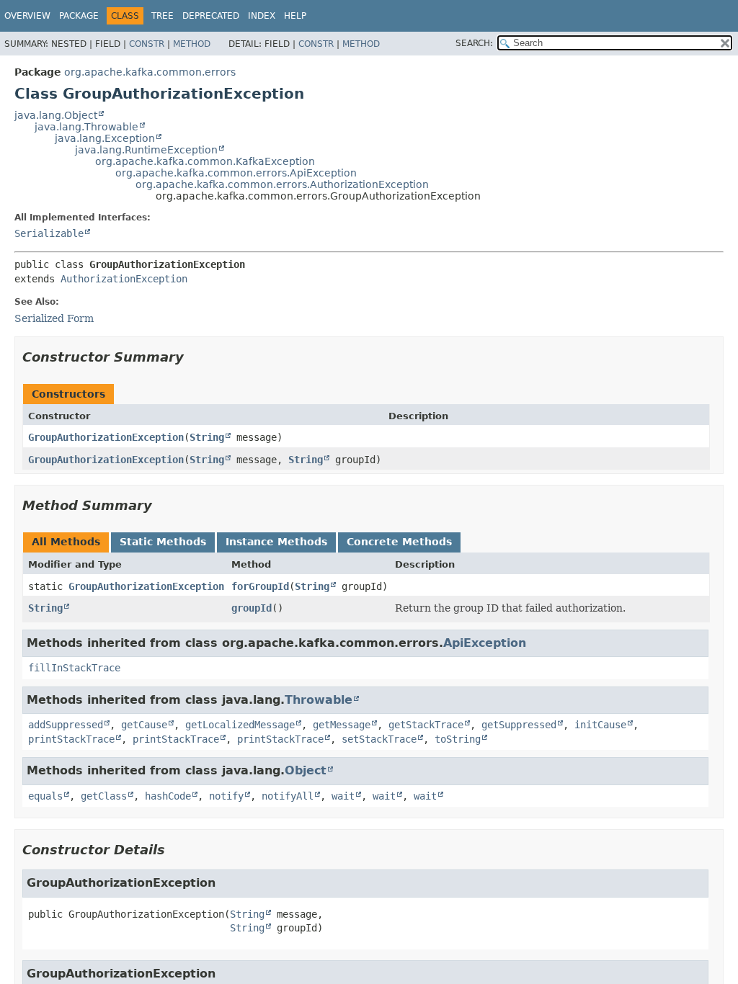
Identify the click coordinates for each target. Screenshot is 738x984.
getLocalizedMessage (240, 724)
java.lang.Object (55, 115)
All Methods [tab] (66, 541)
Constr (146, 44)
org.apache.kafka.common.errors (150, 72)
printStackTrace (71, 739)
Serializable (49, 233)
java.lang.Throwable (86, 127)
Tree (162, 16)
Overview (27, 16)
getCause (144, 724)
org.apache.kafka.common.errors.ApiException (236, 173)
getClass (104, 796)
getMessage (341, 724)
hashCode (168, 796)
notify (226, 796)
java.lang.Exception (105, 138)
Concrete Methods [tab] (399, 541)
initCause (600, 724)
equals (45, 796)
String (207, 437)
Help (295, 16)
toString (458, 739)
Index (261, 16)
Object (305, 770)
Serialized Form (54, 318)
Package (79, 16)
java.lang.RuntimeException (146, 150)
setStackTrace (379, 739)
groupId (251, 608)
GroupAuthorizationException (106, 437)
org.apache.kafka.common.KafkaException (205, 161)
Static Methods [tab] (163, 541)
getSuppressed (518, 724)
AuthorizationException (124, 279)
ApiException (484, 643)
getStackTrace (425, 724)
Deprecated (210, 16)
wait (343, 796)
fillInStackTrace (74, 668)
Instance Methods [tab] (276, 541)
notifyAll (288, 796)
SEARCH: (474, 43)
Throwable (318, 700)
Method (191, 44)
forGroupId (260, 586)
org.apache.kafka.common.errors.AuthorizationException (282, 184)
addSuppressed (65, 724)
